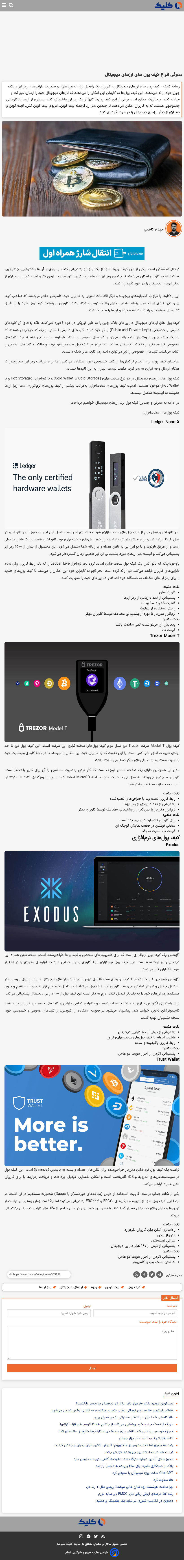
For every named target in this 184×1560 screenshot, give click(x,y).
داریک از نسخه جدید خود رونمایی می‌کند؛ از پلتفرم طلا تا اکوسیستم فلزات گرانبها (116, 1424)
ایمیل (87, 1306)
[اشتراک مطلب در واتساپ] (136, 1274)
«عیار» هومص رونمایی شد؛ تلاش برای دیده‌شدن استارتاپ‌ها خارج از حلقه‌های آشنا (116, 1431)
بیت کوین (112, 1287)
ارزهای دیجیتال (72, 1287)
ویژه (94, 1287)
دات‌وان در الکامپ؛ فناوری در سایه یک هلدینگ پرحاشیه (134, 1501)
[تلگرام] (159, 1275)
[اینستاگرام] (81, 1537)
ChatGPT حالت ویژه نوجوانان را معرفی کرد (142, 1473)
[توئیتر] (152, 1275)
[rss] (103, 1537)
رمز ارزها (46, 1287)
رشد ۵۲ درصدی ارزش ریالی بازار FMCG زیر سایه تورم (135, 1494)
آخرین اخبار (171, 1393)
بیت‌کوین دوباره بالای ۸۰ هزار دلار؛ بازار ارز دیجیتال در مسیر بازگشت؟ (124, 1403)
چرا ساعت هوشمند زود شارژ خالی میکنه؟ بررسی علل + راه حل (129, 1487)
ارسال (92, 1368)
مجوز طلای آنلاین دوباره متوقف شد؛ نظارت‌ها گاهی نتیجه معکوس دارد (123, 1459)
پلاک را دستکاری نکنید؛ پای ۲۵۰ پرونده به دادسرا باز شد (134, 1466)
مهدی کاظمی (154, 229)
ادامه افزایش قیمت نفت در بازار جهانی (146, 1438)
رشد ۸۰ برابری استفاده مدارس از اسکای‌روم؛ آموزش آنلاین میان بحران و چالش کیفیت (113, 1445)
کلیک (69, 1544)
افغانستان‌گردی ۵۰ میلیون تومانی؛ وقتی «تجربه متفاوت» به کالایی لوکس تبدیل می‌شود (112, 1410)
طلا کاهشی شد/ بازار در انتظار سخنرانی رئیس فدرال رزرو (133, 1417)
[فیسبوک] (144, 1275)
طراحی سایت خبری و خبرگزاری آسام (86, 1552)
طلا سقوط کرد (163, 1480)
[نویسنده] (173, 229)
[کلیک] (168, 6)
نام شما (172, 1306)
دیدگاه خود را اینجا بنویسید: (158, 1322)
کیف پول (135, 1287)
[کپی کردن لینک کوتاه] (37, 1274)
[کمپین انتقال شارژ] (92, 253)
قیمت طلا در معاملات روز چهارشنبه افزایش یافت (139, 1452)
